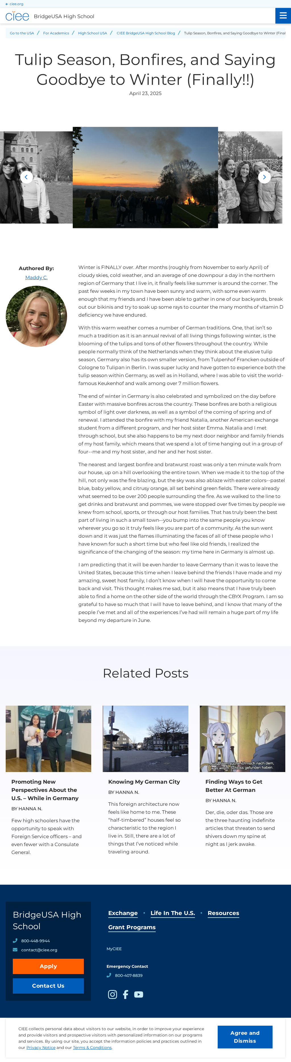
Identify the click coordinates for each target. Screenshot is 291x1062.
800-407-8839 (129, 975)
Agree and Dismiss (244, 1037)
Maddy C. (36, 277)
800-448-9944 (35, 940)
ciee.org (16, 4)
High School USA (92, 33)
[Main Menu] (283, 16)
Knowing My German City (144, 782)
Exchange (123, 913)
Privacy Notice (40, 1047)
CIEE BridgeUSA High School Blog (146, 33)
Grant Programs (132, 927)
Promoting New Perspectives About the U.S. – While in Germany (44, 790)
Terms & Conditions (92, 1047)
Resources (223, 913)
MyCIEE (114, 948)
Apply (48, 966)
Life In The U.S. (173, 913)
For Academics (56, 33)
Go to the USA (22, 33)
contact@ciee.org (39, 949)
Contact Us (48, 986)
